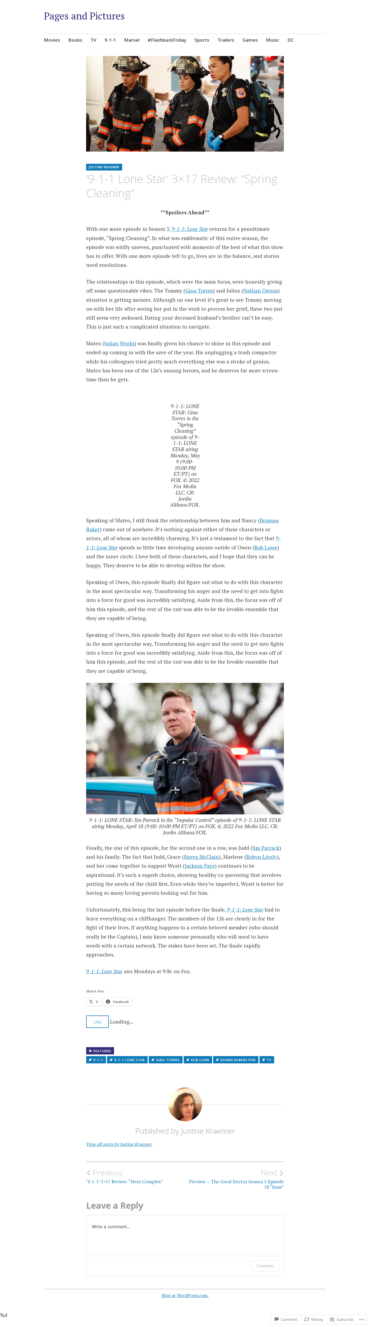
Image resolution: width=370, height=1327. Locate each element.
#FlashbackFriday (167, 40)
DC (290, 40)
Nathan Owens (260, 290)
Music (272, 40)
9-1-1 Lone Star (129, 1060)
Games (250, 40)
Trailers (226, 40)
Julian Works (119, 343)
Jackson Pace (200, 865)
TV (93, 40)
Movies (52, 40)
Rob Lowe (265, 547)
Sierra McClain (201, 856)
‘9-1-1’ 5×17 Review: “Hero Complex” (124, 1176)
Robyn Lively (261, 856)
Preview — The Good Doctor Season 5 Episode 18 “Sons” (236, 1179)
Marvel (131, 40)
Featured (102, 1051)
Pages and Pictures (84, 15)
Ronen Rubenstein (238, 1060)
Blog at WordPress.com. (185, 1295)
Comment (265, 1265)
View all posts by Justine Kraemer (119, 1144)
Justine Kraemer (104, 167)
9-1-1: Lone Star (190, 228)
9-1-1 (110, 40)
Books (75, 40)
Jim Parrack (265, 847)
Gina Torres (199, 290)
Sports (201, 40)
